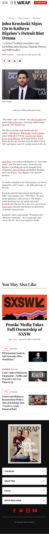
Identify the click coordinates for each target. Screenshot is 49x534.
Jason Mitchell (14, 138)
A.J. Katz (14, 339)
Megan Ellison (19, 169)
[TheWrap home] (20, 2)
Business (36, 18)
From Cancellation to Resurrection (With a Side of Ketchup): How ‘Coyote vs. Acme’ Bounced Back (13, 403)
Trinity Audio (26, 110)
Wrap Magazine (12, 500)
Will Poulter (25, 133)
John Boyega (14, 133)
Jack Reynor (30, 135)
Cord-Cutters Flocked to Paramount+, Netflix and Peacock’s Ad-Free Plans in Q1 (14, 377)
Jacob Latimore (37, 133)
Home (11, 18)
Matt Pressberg (7, 55)
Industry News (23, 18)
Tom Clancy (7, 206)
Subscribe (40, 2)
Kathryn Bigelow (15, 122)
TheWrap (9, 471)
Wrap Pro (9, 481)
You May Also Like (19, 284)
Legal (7, 491)
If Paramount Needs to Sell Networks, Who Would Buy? (13, 356)
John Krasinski (36, 119)
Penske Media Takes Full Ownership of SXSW (25, 329)
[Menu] (5, 2)
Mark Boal (6, 161)
